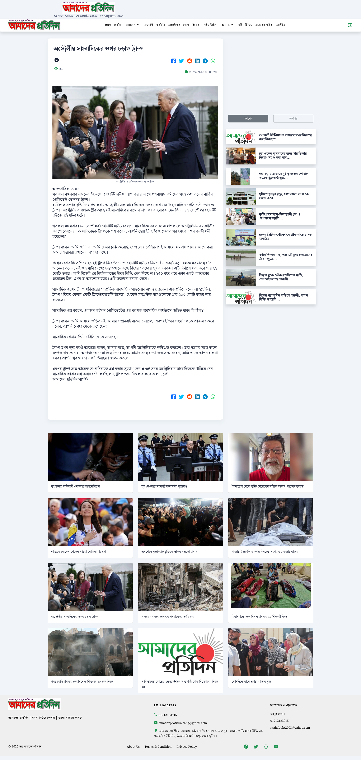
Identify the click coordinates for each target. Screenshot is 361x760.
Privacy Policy (187, 746)
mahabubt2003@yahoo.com (290, 727)
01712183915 (168, 715)
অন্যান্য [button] (226, 25)
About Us (133, 746)
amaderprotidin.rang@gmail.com (183, 723)
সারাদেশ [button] (131, 25)
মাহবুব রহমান (277, 714)
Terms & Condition (158, 746)
